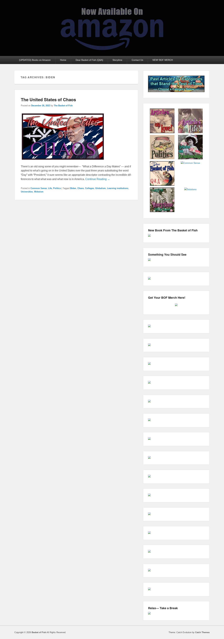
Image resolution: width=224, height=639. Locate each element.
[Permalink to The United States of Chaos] (63, 162)
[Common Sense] (190, 163)
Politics (57, 188)
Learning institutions (117, 188)
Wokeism (38, 191)
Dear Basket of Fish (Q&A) (89, 60)
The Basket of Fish (63, 105)
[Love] (162, 132)
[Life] (190, 132)
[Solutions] (190, 189)
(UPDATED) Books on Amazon (35, 60)
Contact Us (137, 60)
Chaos (80, 188)
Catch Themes (202, 632)
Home (63, 60)
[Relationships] (190, 159)
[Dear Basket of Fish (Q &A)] (162, 185)
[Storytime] (162, 211)
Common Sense (39, 188)
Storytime (117, 60)
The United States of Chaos (48, 99)
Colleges (89, 188)
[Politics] (162, 159)
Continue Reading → (97, 179)
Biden (73, 188)
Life (50, 188)
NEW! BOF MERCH (163, 60)
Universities (27, 191)
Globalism (100, 188)
